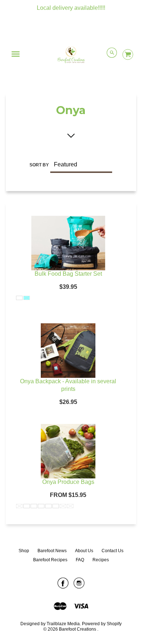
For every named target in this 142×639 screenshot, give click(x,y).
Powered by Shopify (102, 623)
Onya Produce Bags (68, 482)
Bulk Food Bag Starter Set (68, 274)
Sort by (39, 164)
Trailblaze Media (63, 623)
